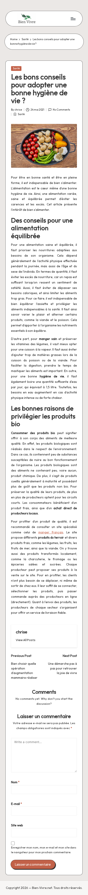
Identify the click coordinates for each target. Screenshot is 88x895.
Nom (15, 782)
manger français (50, 532)
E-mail (16, 804)
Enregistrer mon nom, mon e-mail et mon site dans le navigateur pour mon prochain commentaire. (43, 850)
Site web (17, 825)
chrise (21, 632)
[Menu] (73, 18)
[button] (25, 640)
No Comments (61, 109)
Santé (16, 68)
